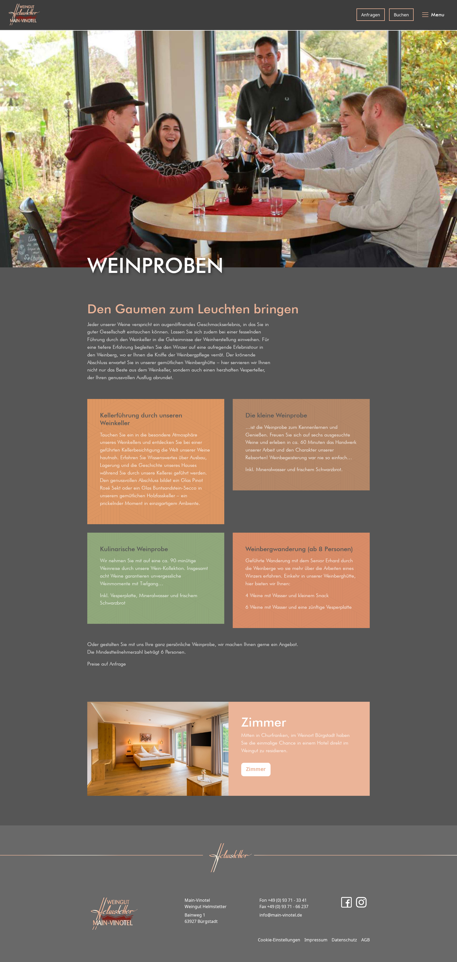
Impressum (315, 940)
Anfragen (370, 15)
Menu (437, 15)
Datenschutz (344, 940)
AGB (365, 940)
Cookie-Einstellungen (279, 940)
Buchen (401, 15)
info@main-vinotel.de (280, 915)
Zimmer (256, 769)
